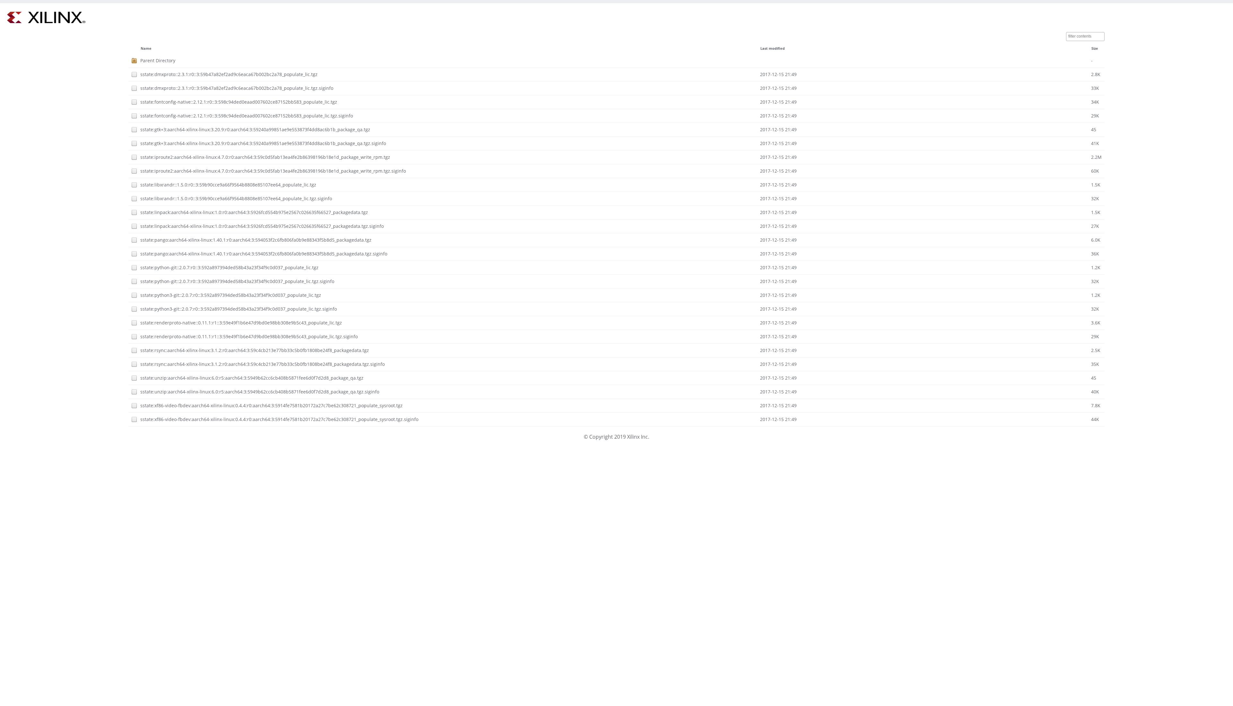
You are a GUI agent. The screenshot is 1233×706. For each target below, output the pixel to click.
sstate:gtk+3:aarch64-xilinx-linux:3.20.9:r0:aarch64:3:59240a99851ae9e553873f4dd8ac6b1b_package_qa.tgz (255, 129)
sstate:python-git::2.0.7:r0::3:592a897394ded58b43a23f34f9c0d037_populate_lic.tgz (229, 267)
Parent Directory (157, 60)
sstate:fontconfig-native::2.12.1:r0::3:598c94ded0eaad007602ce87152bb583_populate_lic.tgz (238, 102)
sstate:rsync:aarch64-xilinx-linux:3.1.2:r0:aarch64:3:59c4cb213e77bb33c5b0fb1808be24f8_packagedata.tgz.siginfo (262, 364)
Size (1094, 48)
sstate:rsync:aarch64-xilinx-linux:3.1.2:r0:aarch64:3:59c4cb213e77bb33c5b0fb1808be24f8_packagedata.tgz (254, 350)
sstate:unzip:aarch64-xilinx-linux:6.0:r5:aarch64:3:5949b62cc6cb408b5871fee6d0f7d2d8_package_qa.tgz (251, 378)
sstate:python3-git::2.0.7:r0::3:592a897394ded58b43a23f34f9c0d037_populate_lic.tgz (230, 295)
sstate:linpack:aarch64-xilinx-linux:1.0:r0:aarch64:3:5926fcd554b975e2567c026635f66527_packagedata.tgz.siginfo (262, 226)
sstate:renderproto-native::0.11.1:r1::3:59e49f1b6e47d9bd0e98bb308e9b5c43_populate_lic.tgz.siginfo (249, 336)
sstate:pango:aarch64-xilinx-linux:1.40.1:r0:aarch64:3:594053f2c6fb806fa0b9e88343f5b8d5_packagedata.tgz (256, 240)
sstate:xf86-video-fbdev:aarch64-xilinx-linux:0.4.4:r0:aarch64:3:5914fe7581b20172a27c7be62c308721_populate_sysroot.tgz (271, 405)
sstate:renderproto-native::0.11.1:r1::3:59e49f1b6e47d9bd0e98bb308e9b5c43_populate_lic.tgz (241, 323)
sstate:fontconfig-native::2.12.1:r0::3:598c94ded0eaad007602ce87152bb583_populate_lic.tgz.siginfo (246, 116)
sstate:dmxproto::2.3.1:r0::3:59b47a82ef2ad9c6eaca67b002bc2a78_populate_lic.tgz (229, 74)
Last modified (772, 48)
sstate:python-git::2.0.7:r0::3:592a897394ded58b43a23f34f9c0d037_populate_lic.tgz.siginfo (237, 281)
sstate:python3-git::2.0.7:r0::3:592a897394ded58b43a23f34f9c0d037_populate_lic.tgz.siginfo (238, 309)
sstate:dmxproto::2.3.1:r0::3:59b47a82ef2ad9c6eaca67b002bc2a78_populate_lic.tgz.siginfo (236, 88)
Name (146, 48)
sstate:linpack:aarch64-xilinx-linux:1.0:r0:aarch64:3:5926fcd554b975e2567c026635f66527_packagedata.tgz (254, 212)
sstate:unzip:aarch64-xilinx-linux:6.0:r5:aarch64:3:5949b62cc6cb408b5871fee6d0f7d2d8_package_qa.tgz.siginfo (259, 392)
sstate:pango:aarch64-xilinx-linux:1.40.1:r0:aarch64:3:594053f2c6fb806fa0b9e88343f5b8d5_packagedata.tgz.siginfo (263, 254)
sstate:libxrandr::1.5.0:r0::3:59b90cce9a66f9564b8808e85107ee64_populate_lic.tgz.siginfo (236, 198)
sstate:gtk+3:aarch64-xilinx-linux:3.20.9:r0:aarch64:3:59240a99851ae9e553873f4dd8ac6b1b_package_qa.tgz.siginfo (263, 143)
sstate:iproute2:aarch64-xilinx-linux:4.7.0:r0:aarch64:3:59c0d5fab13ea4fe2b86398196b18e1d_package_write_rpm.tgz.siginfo (273, 171)
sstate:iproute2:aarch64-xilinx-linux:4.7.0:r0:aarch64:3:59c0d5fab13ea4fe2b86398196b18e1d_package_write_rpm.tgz (265, 157)
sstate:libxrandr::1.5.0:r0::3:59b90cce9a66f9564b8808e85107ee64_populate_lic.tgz (228, 185)
